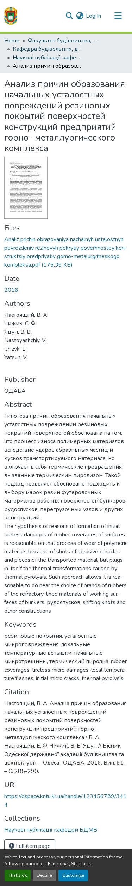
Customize (73, 875)
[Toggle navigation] (118, 16)
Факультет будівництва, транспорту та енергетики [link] (63, 40)
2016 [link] (11, 290)
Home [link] (11, 40)
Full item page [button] (32, 846)
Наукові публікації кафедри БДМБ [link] (48, 57)
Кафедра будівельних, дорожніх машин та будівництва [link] (48, 49)
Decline (44, 875)
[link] (66, 252)
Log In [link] (93, 16)
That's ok (17, 875)
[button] (10, 16)
